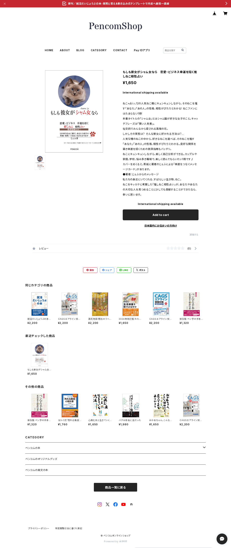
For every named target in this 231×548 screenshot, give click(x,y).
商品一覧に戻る (115, 487)
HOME (49, 50)
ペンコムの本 (32, 447)
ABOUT (65, 50)
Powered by (111, 541)
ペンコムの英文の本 (36, 469)
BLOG (80, 50)
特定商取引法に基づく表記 (68, 528)
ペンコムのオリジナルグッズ (41, 458)
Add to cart (160, 215)
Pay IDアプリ (142, 50)
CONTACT (120, 50)
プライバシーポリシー (38, 528)
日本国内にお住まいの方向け (160, 225)
